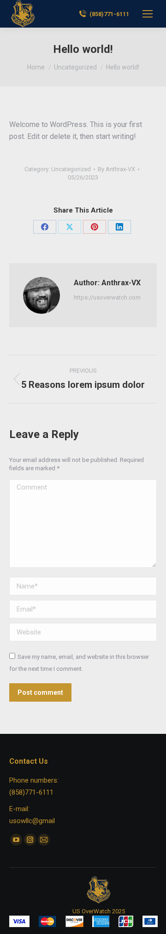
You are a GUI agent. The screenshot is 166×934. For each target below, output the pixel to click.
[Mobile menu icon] (147, 14)
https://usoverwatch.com (107, 297)
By (116, 169)
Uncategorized (71, 169)
